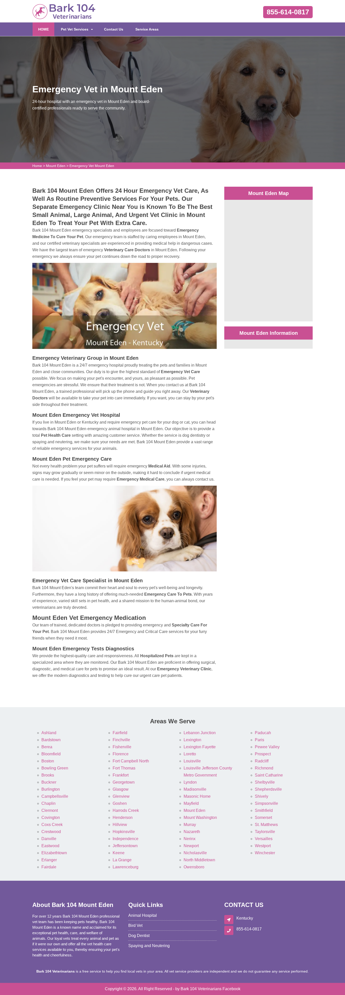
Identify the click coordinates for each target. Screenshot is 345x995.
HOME (46, 29)
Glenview (121, 796)
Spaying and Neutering (149, 946)
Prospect (263, 754)
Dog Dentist (139, 935)
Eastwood (50, 846)
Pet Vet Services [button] (74, 29)
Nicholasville (195, 853)
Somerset (263, 817)
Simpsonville (266, 803)
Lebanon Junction (200, 733)
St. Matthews (266, 824)
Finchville (121, 740)
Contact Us (113, 29)
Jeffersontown (125, 846)
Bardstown (51, 740)
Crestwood (51, 832)
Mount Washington (200, 817)
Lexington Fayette (200, 747)
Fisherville (122, 747)
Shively (261, 796)
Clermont (49, 810)
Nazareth (192, 832)
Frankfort (121, 775)
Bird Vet (135, 925)
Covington (50, 817)
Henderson (123, 817)
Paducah (263, 733)
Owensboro (194, 867)
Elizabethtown (54, 853)
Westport (263, 846)
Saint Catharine (269, 775)
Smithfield (264, 810)
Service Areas (147, 29)
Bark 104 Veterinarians (201, 989)
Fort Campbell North (131, 761)
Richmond (264, 768)
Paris (259, 740)
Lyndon (190, 782)
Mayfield (191, 803)
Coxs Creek (52, 824)
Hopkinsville (124, 832)
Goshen (120, 803)
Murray (190, 824)
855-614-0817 (288, 12)
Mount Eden (55, 166)
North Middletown (199, 860)
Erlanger (49, 860)
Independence (125, 839)
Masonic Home (197, 796)
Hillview (120, 824)
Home (37, 166)
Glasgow (121, 789)
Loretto (190, 754)
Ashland (48, 733)
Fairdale (48, 867)
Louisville (192, 761)
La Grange (122, 860)
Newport (191, 846)
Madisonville (195, 789)
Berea (46, 747)
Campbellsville (54, 796)
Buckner (48, 782)
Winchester (265, 853)
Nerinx (189, 839)
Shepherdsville (268, 789)
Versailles (264, 839)
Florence (121, 754)
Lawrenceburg (125, 867)
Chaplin (48, 803)
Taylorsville (265, 832)
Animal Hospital (142, 915)
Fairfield (120, 733)
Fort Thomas (124, 768)
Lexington (192, 740)
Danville (48, 839)
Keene (119, 853)
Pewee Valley (267, 747)
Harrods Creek (126, 810)
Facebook (231, 989)
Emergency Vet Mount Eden (91, 166)
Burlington (50, 789)
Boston (47, 761)
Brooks (47, 775)
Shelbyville (265, 782)
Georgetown (124, 782)
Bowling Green (54, 768)
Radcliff (261, 761)
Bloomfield (51, 754)
